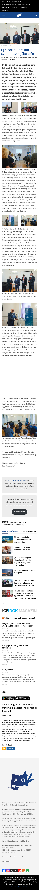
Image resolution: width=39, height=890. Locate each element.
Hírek (10, 46)
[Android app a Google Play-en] (8, 700)
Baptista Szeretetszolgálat (18, 522)
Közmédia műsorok (5, 585)
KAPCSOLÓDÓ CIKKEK (10, 531)
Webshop (5, 10)
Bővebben (10, 748)
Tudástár (4, 7)
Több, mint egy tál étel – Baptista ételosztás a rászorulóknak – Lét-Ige (24, 583)
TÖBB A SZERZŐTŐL (28, 531)
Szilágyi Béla (19, 524)
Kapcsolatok (23, 7)
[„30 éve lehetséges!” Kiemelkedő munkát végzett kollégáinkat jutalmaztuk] (7, 560)
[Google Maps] (27, 870)
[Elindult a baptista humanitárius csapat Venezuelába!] (7, 539)
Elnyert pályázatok (23, 4)
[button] (36, 15)
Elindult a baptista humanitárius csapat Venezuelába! (22, 539)
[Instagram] (8, 870)
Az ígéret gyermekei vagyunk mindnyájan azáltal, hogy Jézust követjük (19, 707)
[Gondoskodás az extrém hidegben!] (7, 572)
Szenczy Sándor (8, 524)
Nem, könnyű (7, 670)
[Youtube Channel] (19, 870)
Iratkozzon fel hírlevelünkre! (12, 857)
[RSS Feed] (23, 870)
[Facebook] (4, 870)
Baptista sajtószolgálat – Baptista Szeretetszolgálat (21, 57)
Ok (12, 887)
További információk (21, 887)
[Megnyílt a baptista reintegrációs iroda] (7, 550)
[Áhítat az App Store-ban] (22, 700)
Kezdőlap (4, 46)
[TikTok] (16, 870)
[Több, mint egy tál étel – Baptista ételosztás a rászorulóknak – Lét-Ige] (7, 583)
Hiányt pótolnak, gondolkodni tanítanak (15, 646)
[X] (12, 870)
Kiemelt (5, 542)
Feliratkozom (19, 512)
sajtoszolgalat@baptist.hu (15, 480)
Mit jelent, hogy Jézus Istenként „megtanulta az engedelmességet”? (17, 624)
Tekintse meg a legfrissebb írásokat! (19, 618)
